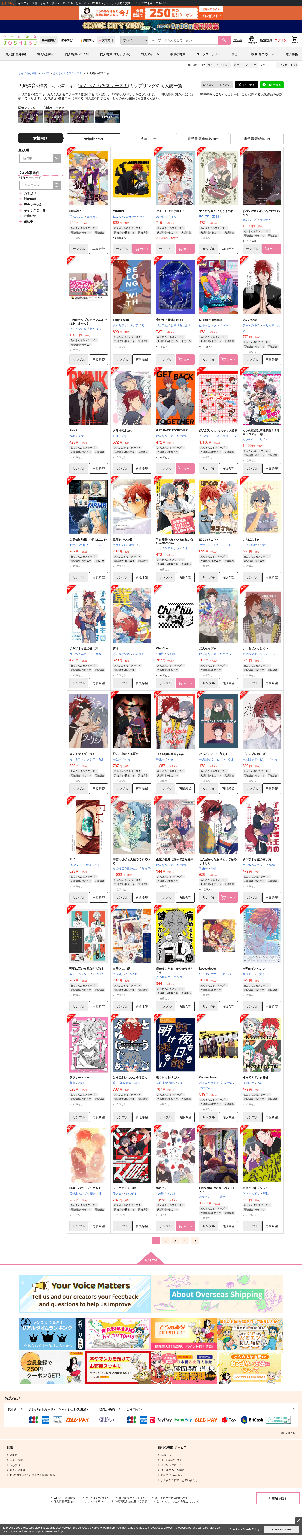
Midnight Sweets (210, 320)
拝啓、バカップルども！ (85, 1188)
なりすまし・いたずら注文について (178, 1501)
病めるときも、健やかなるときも (174, 970)
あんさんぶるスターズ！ (103, 85)
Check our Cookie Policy (244, 1529)
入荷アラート (218, 85)
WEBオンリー (100, 3)
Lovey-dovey (207, 968)
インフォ (23, 3)
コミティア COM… (218, 65)
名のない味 (250, 320)
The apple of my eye (170, 754)
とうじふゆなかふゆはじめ (130, 1077)
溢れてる (162, 1188)
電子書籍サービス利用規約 (171, 1497)
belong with (121, 320)
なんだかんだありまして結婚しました (218, 861)
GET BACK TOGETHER (172, 430)
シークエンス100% (125, 1188)
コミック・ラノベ (208, 54)
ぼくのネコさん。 (210, 539)
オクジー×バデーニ (245, 65)
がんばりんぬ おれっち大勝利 (218, 430)
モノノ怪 (282, 65)
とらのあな (8, 3)
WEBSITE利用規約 (65, 1497)
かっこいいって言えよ (213, 754)
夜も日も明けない (167, 1077)
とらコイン (82, 3)
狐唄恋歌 (167, 94)
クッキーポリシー (95, 1501)
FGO (294, 65)
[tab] (148, 138)
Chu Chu (162, 648)
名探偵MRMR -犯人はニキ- (88, 539)
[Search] (57, 185)
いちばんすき (251, 539)
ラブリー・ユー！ (80, 1077)
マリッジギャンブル (255, 1188)
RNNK (73, 430)
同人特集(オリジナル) (115, 54)
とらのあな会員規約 (97, 1497)
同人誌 (45, 73)
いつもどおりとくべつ (257, 648)
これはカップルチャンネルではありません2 (88, 321)
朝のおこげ (182, 94)
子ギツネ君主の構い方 (257, 859)
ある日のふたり (123, 430)
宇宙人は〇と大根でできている (131, 861)
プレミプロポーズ (254, 754)
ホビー (236, 54)
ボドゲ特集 (177, 54)
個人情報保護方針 (64, 1501)
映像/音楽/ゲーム (263, 54)
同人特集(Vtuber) (77, 54)
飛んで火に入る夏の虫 (127, 754)
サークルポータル (62, 3)
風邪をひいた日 (123, 539)
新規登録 (266, 40)
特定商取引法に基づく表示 (131, 1501)
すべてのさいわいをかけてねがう (261, 213)
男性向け (89, 40)
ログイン (280, 40)
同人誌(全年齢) (15, 54)
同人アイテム (150, 54)
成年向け (67, 40)
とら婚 (44, 3)
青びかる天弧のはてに (170, 320)
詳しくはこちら (289, 1433)
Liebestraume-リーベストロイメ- (217, 1190)
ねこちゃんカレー (224, 94)
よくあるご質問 (121, 3)
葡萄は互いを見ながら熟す (86, 968)
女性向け (107, 40)
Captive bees (208, 1077)
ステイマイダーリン (82, 754)
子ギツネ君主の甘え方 (83, 648)
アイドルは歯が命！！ (170, 211)
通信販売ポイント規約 (132, 1497)
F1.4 (72, 859)
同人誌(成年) (45, 54)
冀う (116, 648)
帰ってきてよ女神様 (255, 1077)
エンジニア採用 (143, 3)
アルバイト (162, 3)
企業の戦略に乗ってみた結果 (174, 859)
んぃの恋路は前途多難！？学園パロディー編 (261, 432)
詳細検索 (237, 40)
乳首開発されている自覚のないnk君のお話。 (174, 541)
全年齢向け (49, 40)
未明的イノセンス (254, 968)
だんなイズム (207, 648)
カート (144, 248)
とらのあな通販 (27, 73)
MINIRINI (204, 94)
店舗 (34, 3)
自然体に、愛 (121, 968)
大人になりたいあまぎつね (216, 211)
